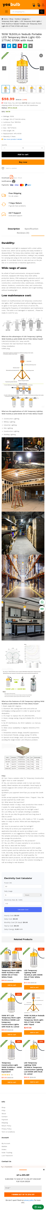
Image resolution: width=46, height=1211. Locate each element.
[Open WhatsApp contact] (42, 602)
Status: (4, 108)
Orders (4, 1149)
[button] (42, 68)
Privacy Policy (6, 1129)
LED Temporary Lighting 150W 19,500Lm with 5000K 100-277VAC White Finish (33, 974)
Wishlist (4, 1146)
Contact (4, 1116)
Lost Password (7, 1155)
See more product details (12, 139)
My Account (6, 1143)
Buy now (23, 162)
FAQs (3, 1110)
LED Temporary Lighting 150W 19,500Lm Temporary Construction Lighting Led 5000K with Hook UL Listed (33, 1068)
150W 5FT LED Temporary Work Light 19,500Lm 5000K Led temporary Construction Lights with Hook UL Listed (11, 1021)
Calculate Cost (23, 909)
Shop (3, 1107)
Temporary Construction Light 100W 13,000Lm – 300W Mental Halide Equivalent (12, 1067)
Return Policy (6, 1126)
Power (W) (8, 883)
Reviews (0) (23, 233)
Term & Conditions (8, 1132)
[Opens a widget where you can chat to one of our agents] (38, 1207)
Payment (5, 1119)
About (4, 1113)
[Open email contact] (42, 609)
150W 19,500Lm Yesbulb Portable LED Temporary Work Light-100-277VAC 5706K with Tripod (34, 1020)
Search (41, 11)
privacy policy (29, 1200)
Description (14, 229)
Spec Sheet (17, 178)
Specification (31, 229)
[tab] (14, 230)
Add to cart (23, 154)
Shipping (5, 1123)
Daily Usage (8, 891)
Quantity (4, 145)
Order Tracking (7, 1152)
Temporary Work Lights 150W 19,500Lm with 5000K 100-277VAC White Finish (12, 973)
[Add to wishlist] (12, 967)
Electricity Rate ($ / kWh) (13, 900)
